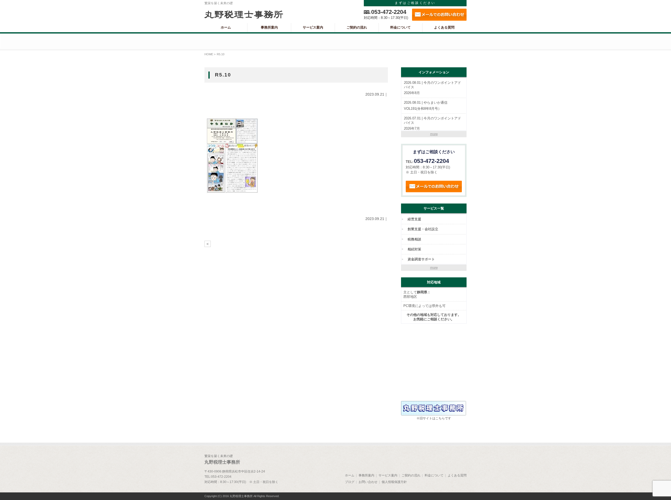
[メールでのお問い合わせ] (439, 15)
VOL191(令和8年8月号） (425, 105)
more (434, 134)
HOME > (209, 54)
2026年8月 (432, 88)
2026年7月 (432, 123)
